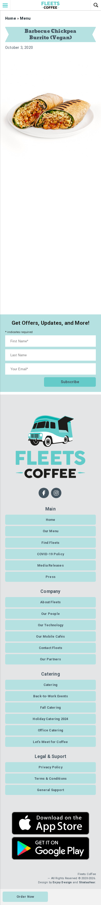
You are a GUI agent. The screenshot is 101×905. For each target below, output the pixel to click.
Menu (25, 18)
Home (10, 18)
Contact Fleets (50, 648)
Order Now (25, 897)
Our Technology (50, 625)
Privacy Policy (50, 767)
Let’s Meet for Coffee (50, 742)
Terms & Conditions (50, 778)
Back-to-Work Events (50, 696)
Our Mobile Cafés (50, 636)
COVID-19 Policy (50, 554)
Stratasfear (87, 882)
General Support (50, 790)
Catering (51, 685)
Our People (50, 614)
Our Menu (51, 531)
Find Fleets (50, 543)
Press (50, 577)
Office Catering (50, 730)
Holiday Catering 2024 (50, 719)
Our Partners (50, 659)
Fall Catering (50, 707)
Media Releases (50, 565)
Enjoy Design (62, 882)
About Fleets (50, 602)
